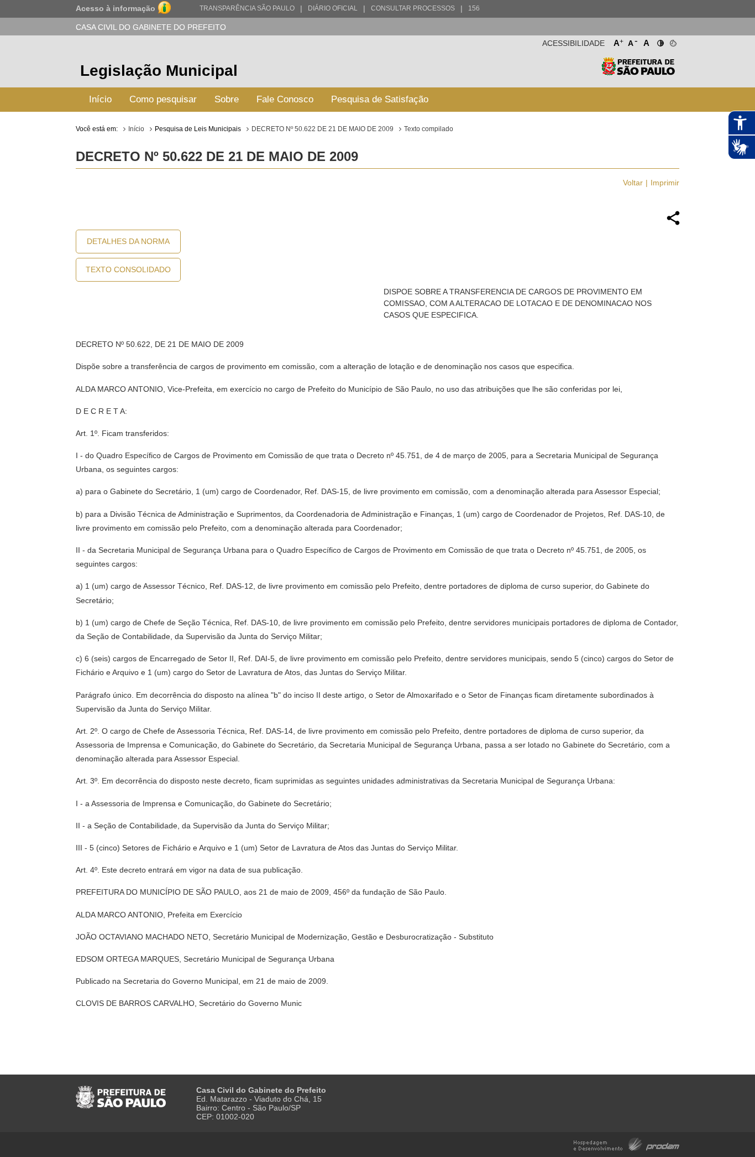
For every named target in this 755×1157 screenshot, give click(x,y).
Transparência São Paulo (247, 8)
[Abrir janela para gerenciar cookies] (672, 40)
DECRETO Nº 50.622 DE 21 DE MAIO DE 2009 (322, 129)
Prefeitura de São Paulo (638, 72)
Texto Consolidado (128, 269)
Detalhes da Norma (128, 241)
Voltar (633, 182)
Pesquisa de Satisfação (379, 99)
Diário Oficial (333, 8)
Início (100, 99)
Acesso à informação (115, 8)
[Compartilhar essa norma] (673, 223)
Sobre (226, 99)
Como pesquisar (163, 99)
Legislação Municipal (159, 70)
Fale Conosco (284, 99)
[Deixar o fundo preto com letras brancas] (659, 40)
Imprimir (665, 182)
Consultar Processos (413, 8)
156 (474, 8)
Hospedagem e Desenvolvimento (626, 1143)
